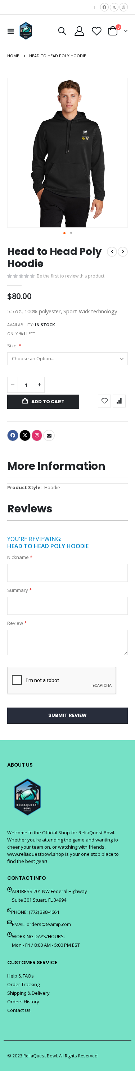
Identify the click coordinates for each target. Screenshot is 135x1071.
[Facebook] (104, 7)
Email (49, 435)
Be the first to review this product (70, 276)
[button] (64, 233)
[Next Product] (123, 252)
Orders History (23, 1001)
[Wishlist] (96, 31)
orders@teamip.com (49, 924)
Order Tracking (23, 984)
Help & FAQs (20, 976)
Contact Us (19, 1010)
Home (13, 55)
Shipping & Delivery (28, 993)
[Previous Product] (112, 252)
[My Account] (79, 31)
